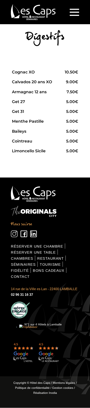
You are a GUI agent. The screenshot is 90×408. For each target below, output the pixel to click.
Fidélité (20, 271)
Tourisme (50, 265)
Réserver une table (33, 252)
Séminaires (23, 265)
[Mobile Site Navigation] (74, 12)
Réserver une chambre (37, 246)
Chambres (22, 259)
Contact (20, 277)
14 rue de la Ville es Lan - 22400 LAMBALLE (44, 289)
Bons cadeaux (48, 271)
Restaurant (50, 259)
